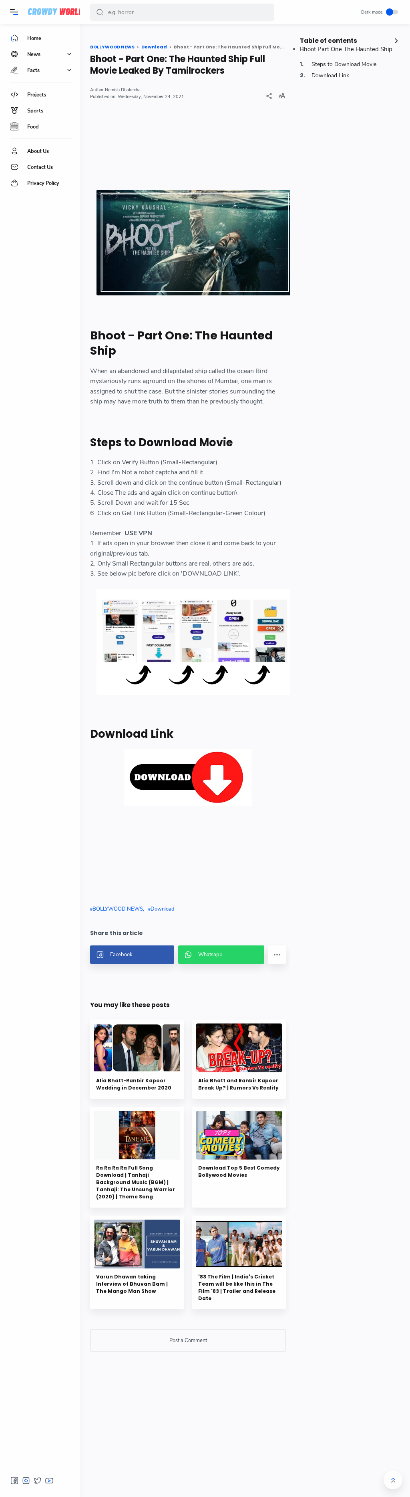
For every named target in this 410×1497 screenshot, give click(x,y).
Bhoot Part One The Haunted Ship (346, 49)
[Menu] (14, 12)
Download (163, 909)
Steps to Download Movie (343, 64)
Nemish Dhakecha (123, 90)
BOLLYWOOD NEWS (117, 909)
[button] (99, 12)
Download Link (329, 75)
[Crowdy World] (55, 12)
